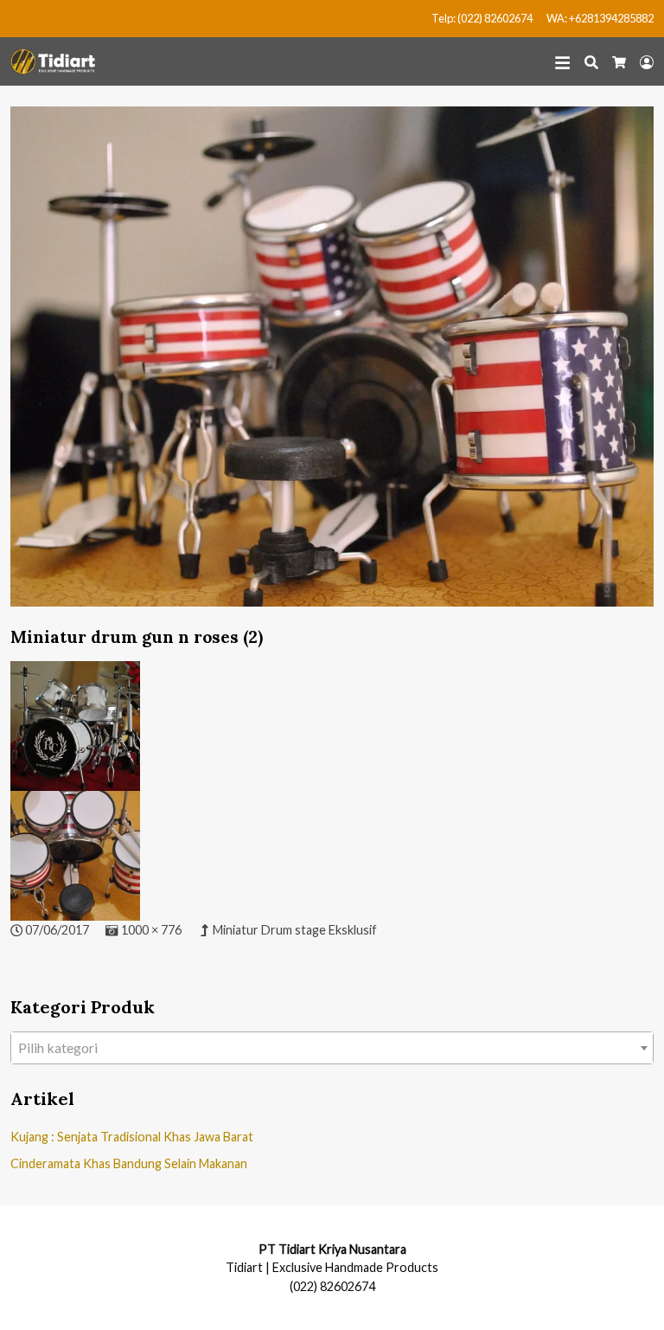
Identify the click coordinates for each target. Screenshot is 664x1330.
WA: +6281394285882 (600, 18)
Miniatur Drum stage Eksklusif (295, 929)
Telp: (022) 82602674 (482, 18)
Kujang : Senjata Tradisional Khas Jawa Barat (131, 1136)
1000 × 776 (151, 929)
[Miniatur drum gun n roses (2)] (332, 365)
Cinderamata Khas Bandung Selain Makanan (128, 1163)
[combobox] (332, 1047)
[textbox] (332, 1047)
